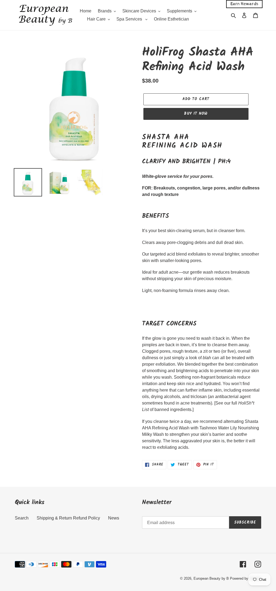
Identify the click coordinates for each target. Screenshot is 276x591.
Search (22, 518)
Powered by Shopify (245, 578)
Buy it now (196, 114)
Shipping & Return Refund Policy (68, 518)
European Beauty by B (211, 578)
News (113, 518)
